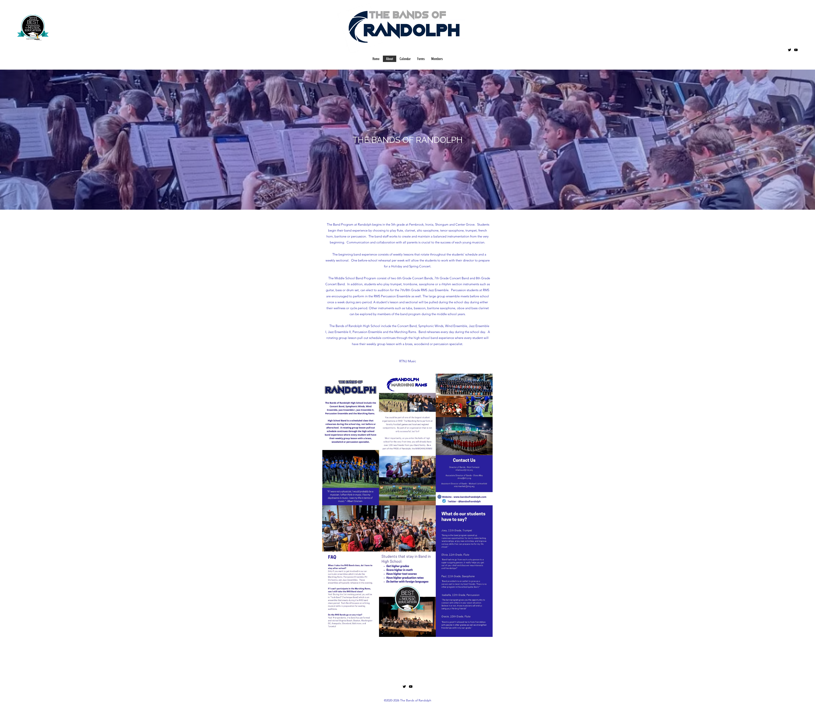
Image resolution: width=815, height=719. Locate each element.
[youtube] (796, 50)
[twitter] (789, 50)
